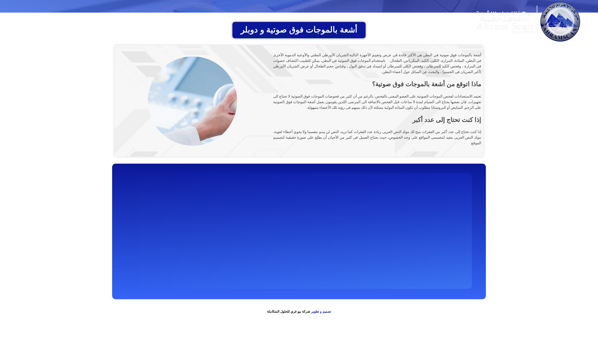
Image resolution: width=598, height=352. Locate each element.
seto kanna (487, 332)
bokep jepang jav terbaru (460, 332)
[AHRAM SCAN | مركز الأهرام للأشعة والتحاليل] (428, 200)
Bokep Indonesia (339, 332)
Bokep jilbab (398, 332)
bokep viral (417, 332)
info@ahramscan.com (173, 236)
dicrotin (566, 332)
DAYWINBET (562, 338)
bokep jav (434, 332)
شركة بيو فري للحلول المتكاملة (288, 311)
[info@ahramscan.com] (200, 236)
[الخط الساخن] (200, 220)
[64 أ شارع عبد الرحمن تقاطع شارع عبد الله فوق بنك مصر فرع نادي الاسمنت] (318, 275)
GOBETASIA (498, 343)
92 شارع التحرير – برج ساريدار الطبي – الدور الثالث (277, 229)
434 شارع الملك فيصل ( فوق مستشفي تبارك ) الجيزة (276, 216)
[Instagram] (362, 22)
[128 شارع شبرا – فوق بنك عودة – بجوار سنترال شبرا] (318, 241)
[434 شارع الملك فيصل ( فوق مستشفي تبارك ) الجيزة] (318, 216)
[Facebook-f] (375, 22)
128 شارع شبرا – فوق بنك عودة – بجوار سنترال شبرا (276, 241)
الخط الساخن (183, 217)
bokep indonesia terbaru (370, 332)
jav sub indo (551, 332)
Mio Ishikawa (530, 332)
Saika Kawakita (508, 332)
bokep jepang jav (585, 332)
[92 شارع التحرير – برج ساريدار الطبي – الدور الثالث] (318, 229)
